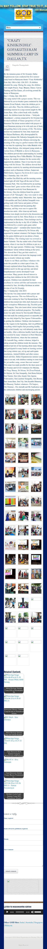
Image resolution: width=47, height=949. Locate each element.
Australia (29, 922)
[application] (23, 912)
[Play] (7, 912)
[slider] (38, 911)
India (22, 922)
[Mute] (32, 912)
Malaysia (8, 925)
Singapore (38, 922)
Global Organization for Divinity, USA (23, 16)
